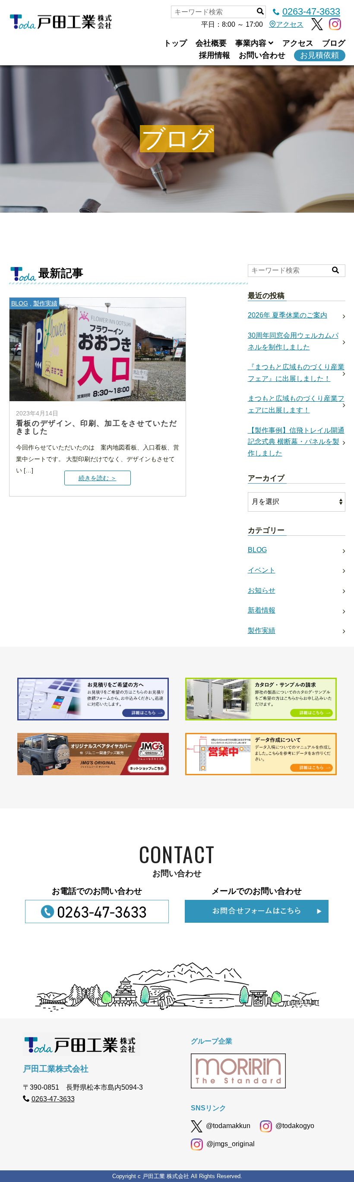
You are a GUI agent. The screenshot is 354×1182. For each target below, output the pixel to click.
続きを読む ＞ (98, 478)
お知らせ (261, 590)
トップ (175, 43)
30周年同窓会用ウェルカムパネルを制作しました (293, 341)
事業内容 (250, 43)
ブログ (333, 43)
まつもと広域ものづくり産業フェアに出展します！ (296, 404)
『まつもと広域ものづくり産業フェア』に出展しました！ (296, 372)
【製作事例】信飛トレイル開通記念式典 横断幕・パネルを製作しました (296, 442)
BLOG (19, 303)
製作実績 (45, 303)
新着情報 (261, 610)
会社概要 (211, 43)
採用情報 (214, 55)
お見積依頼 (319, 55)
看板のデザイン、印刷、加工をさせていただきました (96, 427)
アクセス (289, 24)
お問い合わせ (262, 55)
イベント (261, 570)
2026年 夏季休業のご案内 (287, 315)
